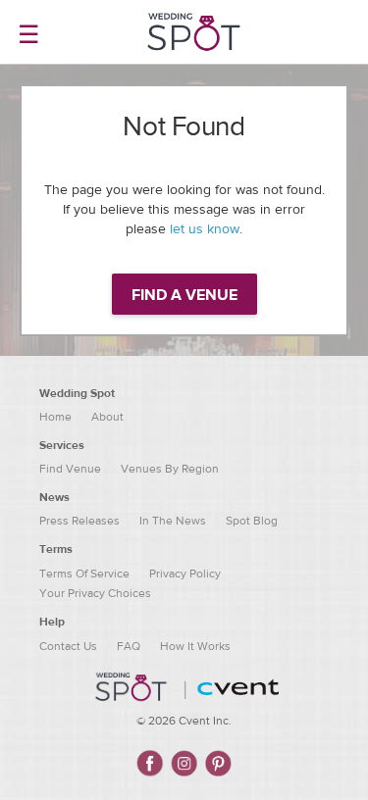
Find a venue (184, 295)
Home (55, 417)
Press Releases (79, 520)
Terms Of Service (84, 573)
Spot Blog (252, 520)
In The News (172, 520)
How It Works (195, 646)
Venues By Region (170, 468)
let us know (204, 229)
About (107, 417)
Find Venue (70, 468)
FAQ (128, 646)
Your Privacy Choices (95, 593)
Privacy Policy (185, 573)
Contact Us (68, 646)
